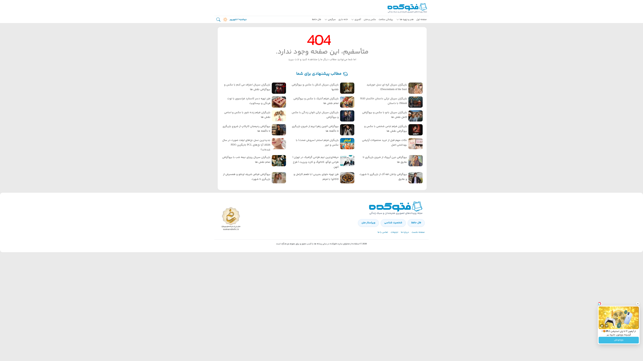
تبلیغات (394, 232)
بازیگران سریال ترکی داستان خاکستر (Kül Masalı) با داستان (383, 101)
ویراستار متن (368, 223)
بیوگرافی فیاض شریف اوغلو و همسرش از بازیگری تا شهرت (246, 176)
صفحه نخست (418, 232)
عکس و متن (370, 19)
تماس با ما (383, 232)
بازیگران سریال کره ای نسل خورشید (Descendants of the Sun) (387, 87)
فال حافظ (316, 19)
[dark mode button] (224, 19)
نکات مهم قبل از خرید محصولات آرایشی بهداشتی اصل (384, 142)
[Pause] (602, 326)
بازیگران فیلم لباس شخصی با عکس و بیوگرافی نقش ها (385, 128)
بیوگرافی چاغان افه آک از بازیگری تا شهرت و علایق (383, 176)
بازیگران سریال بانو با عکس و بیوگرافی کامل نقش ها (384, 114)
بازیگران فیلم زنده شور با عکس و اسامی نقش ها (247, 114)
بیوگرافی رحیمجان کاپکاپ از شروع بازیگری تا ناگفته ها (246, 128)
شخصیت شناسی (393, 223)
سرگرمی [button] (332, 19)
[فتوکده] (408, 8)
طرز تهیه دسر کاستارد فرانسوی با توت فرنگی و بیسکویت (248, 101)
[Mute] (607, 326)
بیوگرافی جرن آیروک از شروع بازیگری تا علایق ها (385, 159)
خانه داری (343, 19)
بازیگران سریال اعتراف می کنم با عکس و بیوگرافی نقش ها (247, 87)
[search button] (218, 20)
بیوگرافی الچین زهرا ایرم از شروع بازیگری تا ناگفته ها (315, 128)
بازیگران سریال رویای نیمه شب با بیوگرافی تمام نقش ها (246, 159)
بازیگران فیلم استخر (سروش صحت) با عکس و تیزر (317, 142)
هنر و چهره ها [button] (407, 19)
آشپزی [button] (357, 19)
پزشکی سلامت (386, 19)
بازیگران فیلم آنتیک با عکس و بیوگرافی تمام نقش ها (316, 101)
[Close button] (637, 303)
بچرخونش (619, 340)
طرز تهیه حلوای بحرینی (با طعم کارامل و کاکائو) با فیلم (316, 176)
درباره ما (405, 232)
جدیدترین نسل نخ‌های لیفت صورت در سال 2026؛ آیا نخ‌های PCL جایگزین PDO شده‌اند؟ (246, 145)
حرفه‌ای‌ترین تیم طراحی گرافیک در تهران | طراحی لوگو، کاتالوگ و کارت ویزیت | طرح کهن (316, 162)
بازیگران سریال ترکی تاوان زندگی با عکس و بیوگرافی (315, 114)
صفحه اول (421, 19)
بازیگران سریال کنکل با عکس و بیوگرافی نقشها (315, 87)
